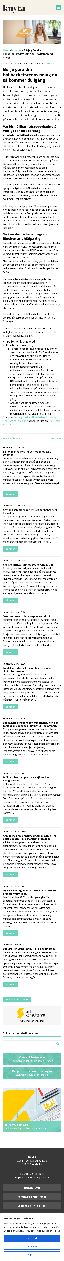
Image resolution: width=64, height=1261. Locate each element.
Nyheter (16, 50)
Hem (6, 50)
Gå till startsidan (18, 999)
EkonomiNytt (32, 1187)
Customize (32, 1246)
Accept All (32, 1238)
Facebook (33, 1177)
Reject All (32, 1254)
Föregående (12, 438)
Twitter (45, 1177)
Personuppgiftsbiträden (32, 1196)
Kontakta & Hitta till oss (32, 1205)
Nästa (55, 438)
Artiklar (51, 63)
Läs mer (10, 493)
